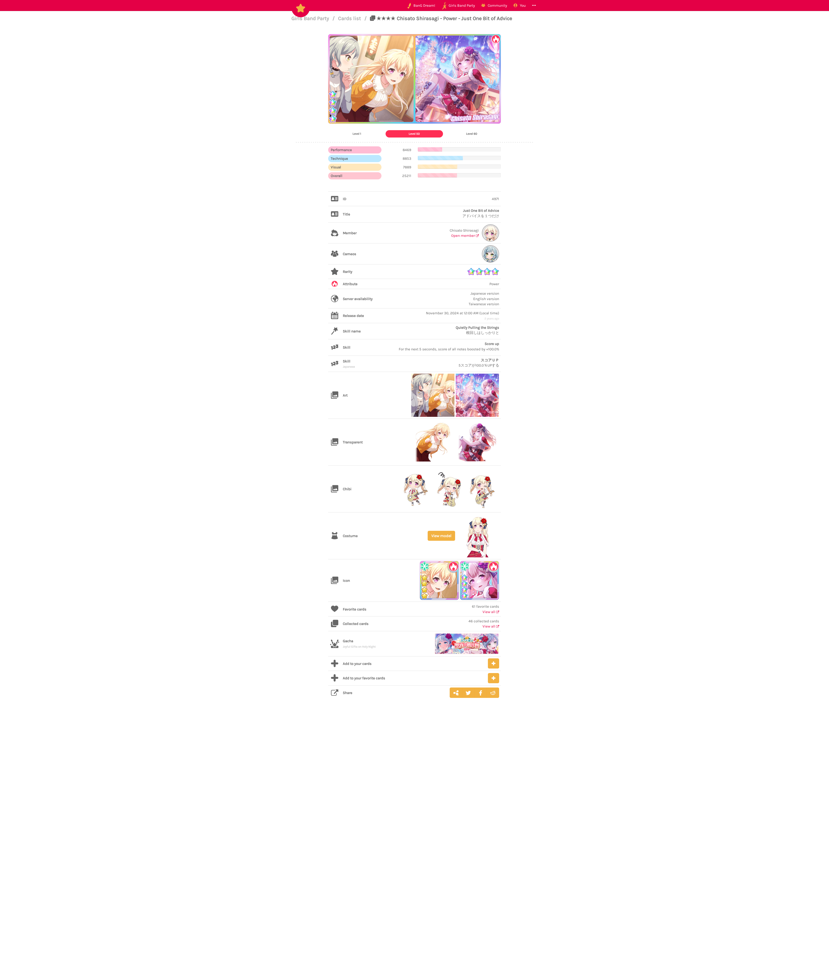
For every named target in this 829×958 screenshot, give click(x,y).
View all (489, 612)
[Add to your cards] (493, 663)
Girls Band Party (310, 18)
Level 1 (357, 134)
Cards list (350, 18)
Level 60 (471, 134)
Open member (463, 235)
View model (441, 535)
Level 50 (414, 134)
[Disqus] (414, 770)
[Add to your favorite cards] (493, 678)
